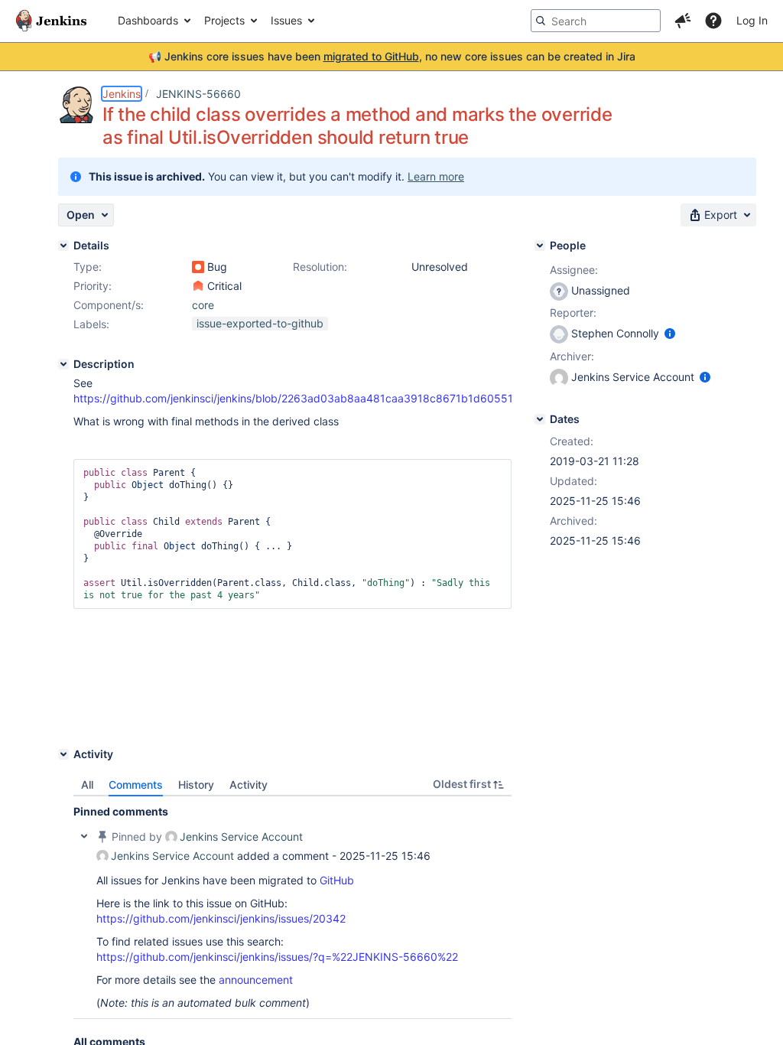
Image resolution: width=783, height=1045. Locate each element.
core (203, 304)
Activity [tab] (248, 784)
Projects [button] (224, 20)
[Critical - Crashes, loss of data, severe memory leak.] (198, 286)
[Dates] (539, 419)
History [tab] (196, 784)
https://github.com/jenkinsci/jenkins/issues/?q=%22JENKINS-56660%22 (277, 956)
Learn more (436, 176)
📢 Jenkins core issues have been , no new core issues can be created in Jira (391, 56)
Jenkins (121, 93)
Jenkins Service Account (241, 836)
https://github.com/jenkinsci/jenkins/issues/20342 (221, 918)
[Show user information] (670, 333)
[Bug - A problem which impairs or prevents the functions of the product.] (198, 267)
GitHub (337, 880)
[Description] (63, 364)
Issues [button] (286, 20)
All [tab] (87, 784)
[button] (683, 20)
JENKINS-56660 (198, 93)
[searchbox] (595, 20)
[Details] (63, 245)
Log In (752, 20)
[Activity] (63, 754)
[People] (539, 245)
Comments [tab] (136, 784)
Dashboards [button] (148, 20)
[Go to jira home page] (51, 20)
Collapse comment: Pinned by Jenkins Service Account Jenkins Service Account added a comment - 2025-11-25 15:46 (84, 836)
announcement (256, 979)
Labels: (91, 323)
